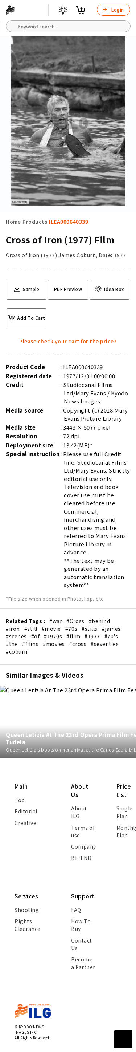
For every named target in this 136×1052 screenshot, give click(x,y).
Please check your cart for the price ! (68, 341)
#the (12, 643)
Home (13, 221)
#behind (99, 621)
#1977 (92, 636)
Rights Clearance (28, 924)
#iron (13, 628)
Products (34, 221)
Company (83, 846)
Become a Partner (83, 963)
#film (73, 636)
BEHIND (81, 857)
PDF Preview (68, 289)
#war (55, 621)
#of (35, 636)
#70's (111, 636)
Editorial (26, 811)
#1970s (53, 636)
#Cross (75, 621)
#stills (90, 628)
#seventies (105, 643)
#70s (71, 628)
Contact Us (81, 944)
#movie (51, 628)
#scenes (16, 636)
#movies (54, 643)
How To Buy (81, 924)
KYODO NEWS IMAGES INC (29, 1029)
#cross (77, 643)
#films (30, 643)
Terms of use (83, 831)
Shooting (27, 909)
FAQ (76, 909)
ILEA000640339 (68, 221)
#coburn (17, 651)
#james (111, 628)
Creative (25, 822)
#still (30, 628)
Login (117, 10)
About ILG (79, 812)
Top (20, 800)
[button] (127, 526)
